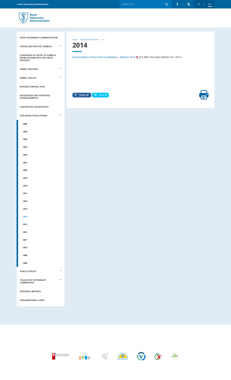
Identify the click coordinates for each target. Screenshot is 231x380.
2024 (25, 139)
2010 (25, 247)
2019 (25, 178)
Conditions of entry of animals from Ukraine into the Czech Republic (38, 58)
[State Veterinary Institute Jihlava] (85, 356)
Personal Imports (30, 291)
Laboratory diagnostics (34, 106)
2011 (25, 240)
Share (82, 95)
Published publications (33, 115)
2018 (25, 185)
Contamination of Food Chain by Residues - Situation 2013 (103, 57)
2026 (25, 123)
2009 (25, 255)
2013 (25, 224)
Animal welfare (29, 69)
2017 (25, 193)
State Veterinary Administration (39, 37)
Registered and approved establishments (35, 96)
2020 (25, 170)
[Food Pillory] (158, 356)
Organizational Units (32, 300)
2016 (25, 201)
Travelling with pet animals (36, 46)
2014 (34, 18)
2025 (25, 131)
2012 (25, 232)
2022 (25, 154)
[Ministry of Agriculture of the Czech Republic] (61, 356)
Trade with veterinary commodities (33, 281)
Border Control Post (32, 86)
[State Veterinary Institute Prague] (104, 356)
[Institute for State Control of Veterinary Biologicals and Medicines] (141, 356)
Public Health (28, 271)
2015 (25, 209)
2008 (25, 263)
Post (101, 95)
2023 (25, 147)
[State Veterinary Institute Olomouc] (123, 356)
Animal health (28, 77)
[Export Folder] (174, 356)
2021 (25, 162)
